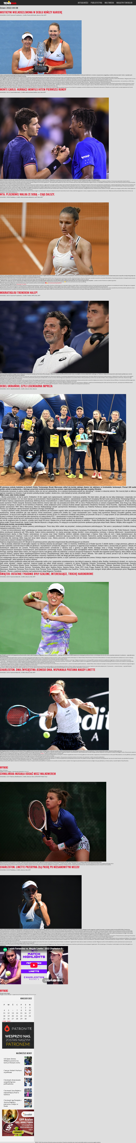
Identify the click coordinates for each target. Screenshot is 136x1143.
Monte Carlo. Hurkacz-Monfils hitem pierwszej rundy (33, 89)
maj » (9, 1021)
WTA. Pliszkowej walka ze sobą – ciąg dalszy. (27, 194)
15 (21, 1013)
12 (8, 1013)
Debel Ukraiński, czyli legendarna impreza (26, 386)
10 (30, 1010)
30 (25, 1019)
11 (4, 1013)
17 (30, 1013)
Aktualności (83, 2)
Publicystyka (96, 2)
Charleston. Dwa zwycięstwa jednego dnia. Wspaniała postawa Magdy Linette (47, 670)
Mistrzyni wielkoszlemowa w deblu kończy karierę (31, 12)
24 (30, 1016)
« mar (4, 1021)
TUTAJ (42, 753)
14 (17, 1013)
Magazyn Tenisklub (124, 2)
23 (25, 1016)
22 (21, 1016)
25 (4, 1019)
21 (17, 1016)
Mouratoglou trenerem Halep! (19, 292)
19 (8, 1016)
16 (25, 1013)
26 (8, 1019)
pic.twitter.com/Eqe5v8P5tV (55, 283)
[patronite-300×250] (18, 1048)
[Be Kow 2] (18, 1135)
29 (21, 1019)
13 (13, 1013)
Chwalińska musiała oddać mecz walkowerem (28, 774)
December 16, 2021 (21, 284)
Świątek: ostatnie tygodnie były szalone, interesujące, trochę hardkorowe (46, 574)
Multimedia (109, 2)
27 (13, 1019)
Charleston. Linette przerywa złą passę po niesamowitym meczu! (39, 867)
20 (13, 1016)
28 (17, 1019)
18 (4, 1016)
